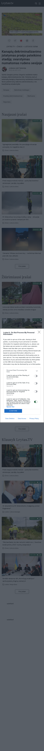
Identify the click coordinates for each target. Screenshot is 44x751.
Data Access (22, 418)
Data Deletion (10, 418)
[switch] (35, 376)
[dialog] (22, 376)
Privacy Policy (34, 418)
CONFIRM (13, 411)
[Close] (40, 333)
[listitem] (22, 370)
